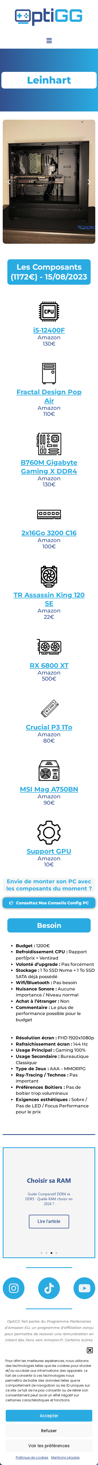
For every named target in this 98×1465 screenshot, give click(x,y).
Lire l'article (49, 1221)
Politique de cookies (32, 1457)
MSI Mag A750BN (49, 789)
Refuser (49, 1431)
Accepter (49, 1416)
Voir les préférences (49, 1446)
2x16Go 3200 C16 (49, 533)
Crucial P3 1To (49, 727)
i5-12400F (49, 330)
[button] (90, 1350)
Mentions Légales (65, 1457)
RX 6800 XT (49, 665)
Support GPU (49, 851)
